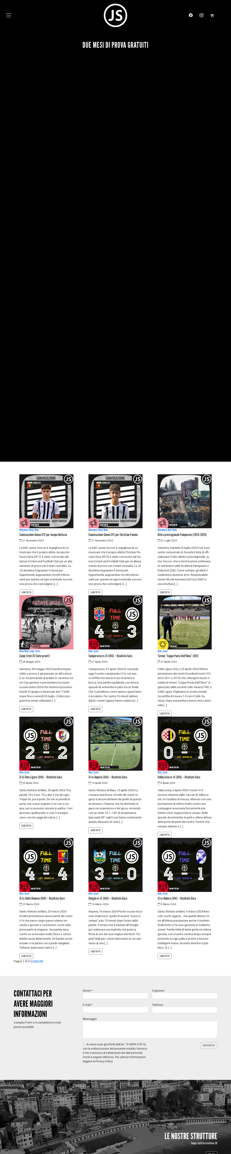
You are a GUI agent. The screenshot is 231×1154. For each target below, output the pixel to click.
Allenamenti (24, 529)
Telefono (157, 1004)
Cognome (158, 990)
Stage (31, 650)
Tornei (37, 650)
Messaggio (90, 1019)
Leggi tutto (26, 592)
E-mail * (87, 1004)
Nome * (87, 990)
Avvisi (31, 529)
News (37, 529)
